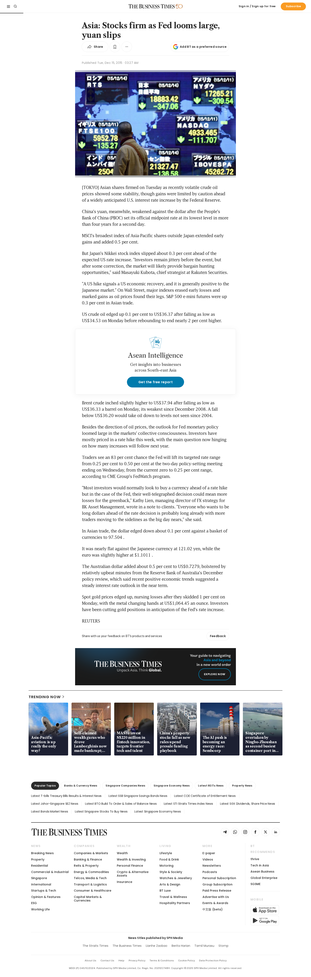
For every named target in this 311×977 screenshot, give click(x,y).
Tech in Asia (259, 865)
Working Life (40, 909)
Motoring (166, 865)
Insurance (124, 882)
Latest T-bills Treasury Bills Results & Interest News (66, 796)
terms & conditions (162, 960)
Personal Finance (130, 865)
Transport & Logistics (90, 884)
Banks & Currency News (80, 785)
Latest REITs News (210, 785)
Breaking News (42, 853)
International (41, 884)
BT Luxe (165, 890)
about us (90, 960)
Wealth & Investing (131, 859)
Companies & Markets (91, 853)
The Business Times (127, 946)
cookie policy (186, 960)
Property (37, 859)
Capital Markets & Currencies (88, 899)
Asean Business (262, 871)
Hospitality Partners (175, 903)
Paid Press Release (216, 890)
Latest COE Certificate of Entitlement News (204, 796)
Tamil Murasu (204, 946)
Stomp (223, 946)
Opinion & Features (46, 897)
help (121, 960)
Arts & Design (170, 884)
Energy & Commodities (91, 872)
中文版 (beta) (212, 909)
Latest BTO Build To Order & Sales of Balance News (121, 804)
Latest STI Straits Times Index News (188, 804)
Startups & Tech (43, 890)
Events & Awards (215, 903)
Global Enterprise (263, 878)
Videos (207, 859)
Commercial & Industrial (50, 872)
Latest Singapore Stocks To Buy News (101, 811)
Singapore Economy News (172, 785)
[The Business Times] (151, 6)
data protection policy (213, 960)
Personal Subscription (219, 878)
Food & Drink (169, 859)
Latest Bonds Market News (49, 811)
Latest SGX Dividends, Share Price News (247, 804)
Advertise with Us (215, 897)
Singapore (39, 878)
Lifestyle (166, 853)
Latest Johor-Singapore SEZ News (54, 804)
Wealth (122, 853)
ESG (34, 903)
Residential (39, 865)
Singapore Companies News (125, 785)
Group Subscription (217, 884)
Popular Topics (45, 785)
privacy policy (137, 960)
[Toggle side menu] (8, 6)
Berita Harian (181, 946)
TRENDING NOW (45, 696)
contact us (107, 960)
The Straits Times (95, 946)
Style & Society (171, 872)
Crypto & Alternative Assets (133, 874)
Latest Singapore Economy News (157, 811)
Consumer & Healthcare (92, 890)
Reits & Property (86, 865)
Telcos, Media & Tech (90, 878)
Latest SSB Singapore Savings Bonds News (138, 796)
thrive (254, 859)
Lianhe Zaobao (156, 946)
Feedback (218, 636)
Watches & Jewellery (176, 878)
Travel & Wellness (173, 897)
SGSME (255, 884)
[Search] (15, 6)
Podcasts (209, 872)
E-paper (208, 853)
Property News (242, 785)
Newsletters (211, 865)
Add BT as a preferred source (203, 47)
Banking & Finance (88, 859)
